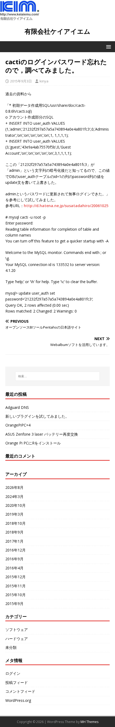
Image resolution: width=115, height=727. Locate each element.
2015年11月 (15, 585)
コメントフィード (20, 691)
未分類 (11, 647)
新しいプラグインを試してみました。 (37, 416)
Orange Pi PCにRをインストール (33, 443)
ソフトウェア (16, 629)
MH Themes (89, 722)
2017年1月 (14, 541)
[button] (108, 46)
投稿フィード (16, 682)
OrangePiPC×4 (17, 425)
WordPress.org (18, 700)
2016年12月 (15, 550)
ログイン (12, 673)
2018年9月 (14, 532)
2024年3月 (14, 496)
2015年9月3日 (21, 81)
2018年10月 (15, 523)
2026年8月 (14, 487)
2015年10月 (15, 594)
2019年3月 (14, 514)
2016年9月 (14, 558)
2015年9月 (14, 603)
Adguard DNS (17, 407)
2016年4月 (14, 567)
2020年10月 (15, 505)
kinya (44, 81)
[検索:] (58, 376)
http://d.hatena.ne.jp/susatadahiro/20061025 (66, 205)
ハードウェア (16, 638)
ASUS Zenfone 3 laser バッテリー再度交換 (41, 434)
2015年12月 (15, 576)
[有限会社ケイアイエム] (20, 18)
